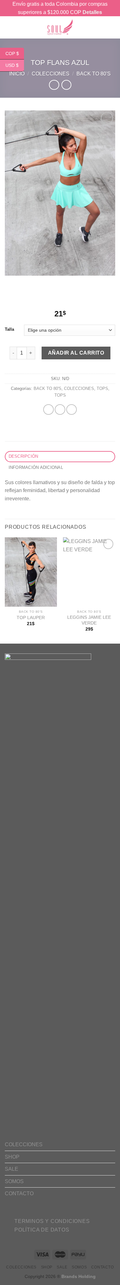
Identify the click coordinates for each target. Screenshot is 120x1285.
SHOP (12, 1157)
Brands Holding (78, 1276)
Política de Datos (41, 1229)
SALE (11, 1169)
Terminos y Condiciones (52, 1221)
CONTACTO (19, 1193)
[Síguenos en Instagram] (29, 1212)
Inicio (17, 73)
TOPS (102, 388)
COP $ (12, 53)
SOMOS (14, 1181)
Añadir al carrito (76, 353)
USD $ (12, 65)
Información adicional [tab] (36, 467)
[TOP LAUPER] (31, 571)
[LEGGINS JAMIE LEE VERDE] (89, 571)
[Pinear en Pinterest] (71, 409)
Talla (9, 329)
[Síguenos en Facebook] (19, 1212)
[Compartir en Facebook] (48, 409)
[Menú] (18, 27)
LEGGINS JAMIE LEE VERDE (89, 620)
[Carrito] (102, 27)
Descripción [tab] (23, 456)
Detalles (92, 12)
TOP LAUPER (31, 617)
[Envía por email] (60, 409)
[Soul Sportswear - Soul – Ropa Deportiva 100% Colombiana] (60, 27)
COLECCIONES (50, 73)
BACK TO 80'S (93, 73)
